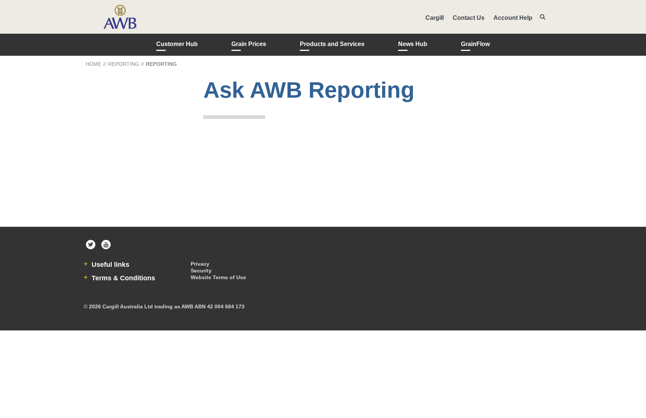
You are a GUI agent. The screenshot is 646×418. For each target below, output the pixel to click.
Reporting (123, 64)
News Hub (412, 44)
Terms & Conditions (122, 278)
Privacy (200, 264)
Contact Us (469, 18)
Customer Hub (177, 44)
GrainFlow (475, 44)
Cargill (434, 18)
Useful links (109, 264)
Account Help (512, 18)
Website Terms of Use (218, 277)
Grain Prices (248, 44)
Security (201, 271)
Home (93, 64)
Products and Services (332, 44)
